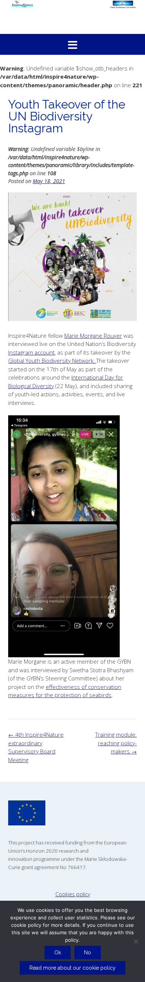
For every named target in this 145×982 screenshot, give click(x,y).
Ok (57, 953)
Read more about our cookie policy (72, 968)
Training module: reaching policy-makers (116, 743)
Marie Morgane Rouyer (93, 335)
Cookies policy (72, 894)
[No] (135, 941)
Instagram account (31, 352)
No (87, 953)
